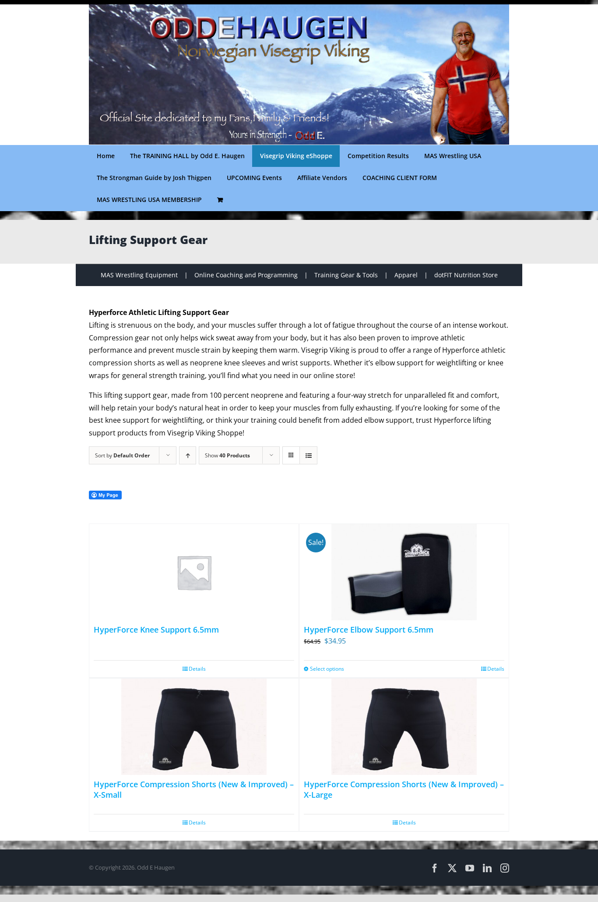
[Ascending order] (187, 455)
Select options (327, 668)
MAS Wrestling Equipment (139, 275)
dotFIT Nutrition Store (466, 275)
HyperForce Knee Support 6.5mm (156, 629)
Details (197, 668)
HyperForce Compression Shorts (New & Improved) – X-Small (194, 789)
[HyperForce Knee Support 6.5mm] (194, 572)
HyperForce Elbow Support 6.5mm (368, 629)
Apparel (406, 275)
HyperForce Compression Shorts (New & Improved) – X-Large (404, 789)
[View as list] (308, 455)
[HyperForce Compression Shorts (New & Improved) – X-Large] (404, 727)
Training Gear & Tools (346, 275)
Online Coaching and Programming (246, 275)
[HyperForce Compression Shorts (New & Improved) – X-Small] (194, 727)
